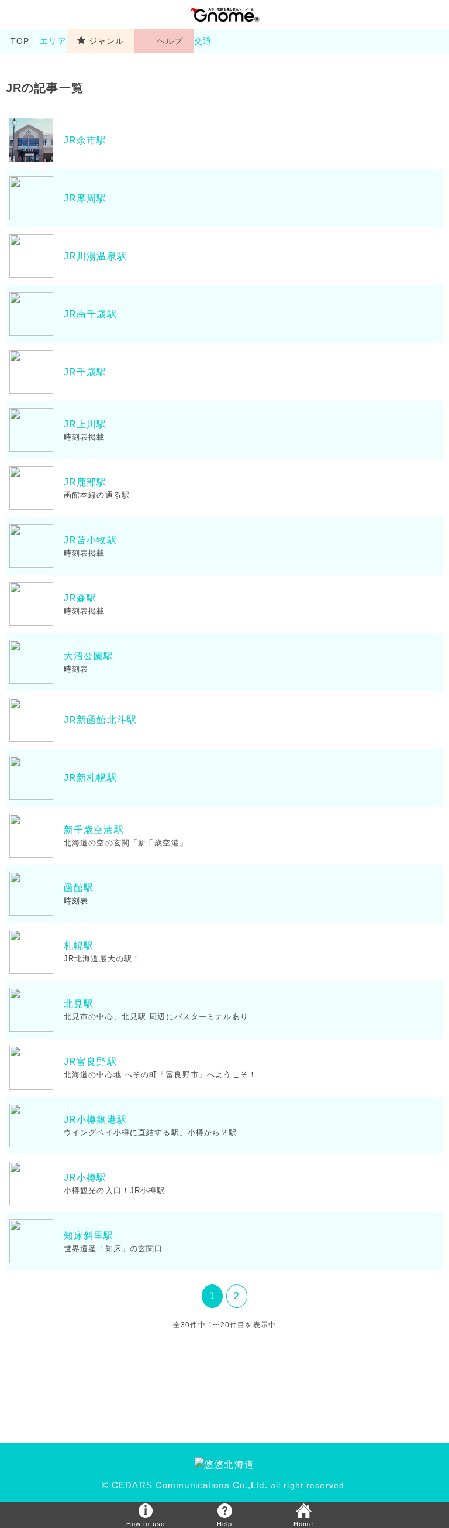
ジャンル (106, 41)
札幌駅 (79, 946)
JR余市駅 (85, 140)
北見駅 (79, 1004)
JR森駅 (80, 598)
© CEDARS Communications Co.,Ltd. (185, 1485)
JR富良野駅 (90, 1062)
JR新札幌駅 (90, 778)
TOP (20, 41)
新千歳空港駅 (94, 830)
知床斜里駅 (89, 1236)
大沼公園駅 (89, 656)
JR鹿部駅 (85, 482)
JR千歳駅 (85, 372)
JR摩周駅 (85, 198)
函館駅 (79, 888)
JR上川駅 (85, 424)
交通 (207, 41)
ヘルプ (170, 41)
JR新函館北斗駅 (100, 720)
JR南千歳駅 (90, 314)
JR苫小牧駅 (90, 540)
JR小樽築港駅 (95, 1120)
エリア (53, 41)
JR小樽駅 (85, 1178)
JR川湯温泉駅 (95, 256)
